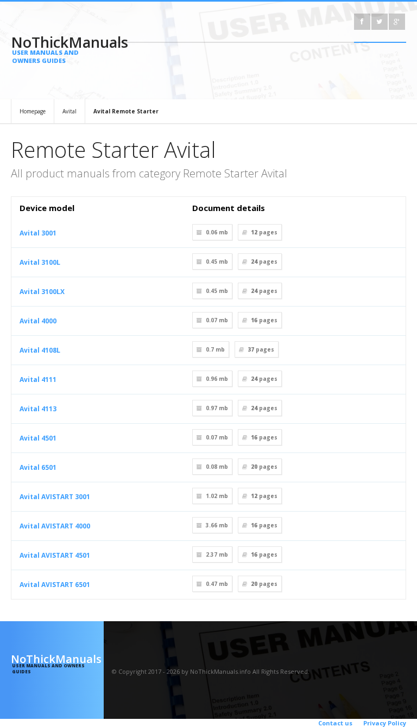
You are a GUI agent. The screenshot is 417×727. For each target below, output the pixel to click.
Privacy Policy (384, 723)
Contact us (335, 723)
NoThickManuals (57, 48)
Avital (69, 111)
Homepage (33, 111)
